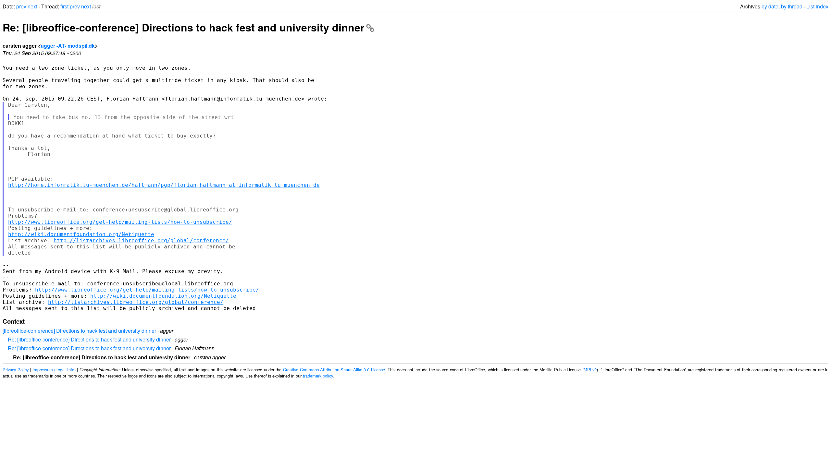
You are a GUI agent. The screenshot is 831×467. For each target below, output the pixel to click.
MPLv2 (590, 369)
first (64, 6)
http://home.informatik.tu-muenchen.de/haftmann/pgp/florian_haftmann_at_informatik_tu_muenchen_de (164, 185)
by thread (791, 6)
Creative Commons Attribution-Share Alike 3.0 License (334, 369)
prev (21, 6)
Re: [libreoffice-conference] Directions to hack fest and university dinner (183, 27)
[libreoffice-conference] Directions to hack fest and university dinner (79, 330)
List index (817, 6)
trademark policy (318, 376)
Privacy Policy (16, 369)
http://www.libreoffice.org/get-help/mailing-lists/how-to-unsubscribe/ (120, 222)
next (32, 6)
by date (770, 6)
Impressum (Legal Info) (54, 369)
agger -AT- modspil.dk (68, 45)
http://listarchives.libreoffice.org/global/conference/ (141, 240)
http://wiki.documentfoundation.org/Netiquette (81, 234)
